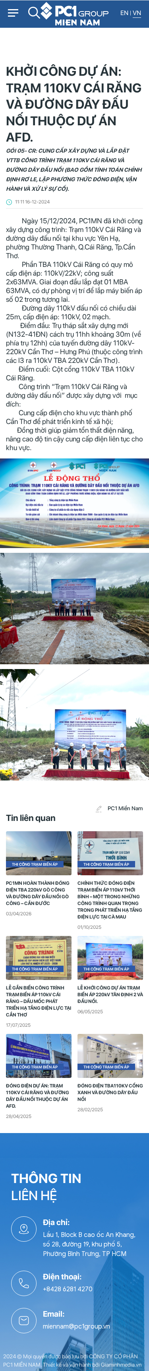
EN (124, 13)
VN (137, 13)
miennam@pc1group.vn (76, 1327)
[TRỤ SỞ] (27, 1237)
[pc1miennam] (75, 13)
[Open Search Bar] (34, 15)
